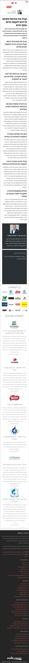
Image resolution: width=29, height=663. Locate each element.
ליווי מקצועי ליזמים (22, 651)
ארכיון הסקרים (23, 594)
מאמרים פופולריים (22, 588)
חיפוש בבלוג (24, 584)
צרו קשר (25, 565)
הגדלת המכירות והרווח (21, 603)
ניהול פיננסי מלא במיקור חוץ (20, 624)
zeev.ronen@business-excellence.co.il (13, 552)
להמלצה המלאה (14, 354)
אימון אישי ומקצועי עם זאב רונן (19, 649)
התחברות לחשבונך (22, 577)
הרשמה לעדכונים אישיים (20, 596)
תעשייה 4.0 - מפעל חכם (21, 615)
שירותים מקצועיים (22, 567)
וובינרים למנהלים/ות (22, 590)
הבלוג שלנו (24, 569)
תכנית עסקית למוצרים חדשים (19, 605)
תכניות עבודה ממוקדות (21, 609)
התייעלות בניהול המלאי (21, 636)
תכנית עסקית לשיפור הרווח (20, 607)
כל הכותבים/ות (23, 592)
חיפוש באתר (24, 573)
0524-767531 (20, 554)
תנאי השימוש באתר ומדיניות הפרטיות (17, 575)
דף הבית (24, 563)
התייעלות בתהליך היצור (21, 638)
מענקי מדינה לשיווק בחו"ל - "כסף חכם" (17, 628)
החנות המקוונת (23, 571)
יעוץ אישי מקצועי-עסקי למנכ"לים (18, 653)
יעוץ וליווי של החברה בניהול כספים (18, 626)
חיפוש (8, 7)
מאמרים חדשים (23, 586)
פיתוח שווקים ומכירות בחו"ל (20, 613)
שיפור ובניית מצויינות (21, 634)
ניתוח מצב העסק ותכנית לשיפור (19, 611)
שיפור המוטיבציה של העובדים (19, 640)
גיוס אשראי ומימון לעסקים (20, 622)
